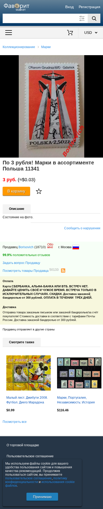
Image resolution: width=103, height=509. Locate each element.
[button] (98, 60)
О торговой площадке (23, 445)
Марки (46, 47)
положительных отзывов (26, 255)
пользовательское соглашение (28, 478)
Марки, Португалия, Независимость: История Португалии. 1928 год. (76, 400)
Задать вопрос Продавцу (21, 263)
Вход (69, 7)
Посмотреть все (15, 422)
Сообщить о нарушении (82, 228)
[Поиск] (94, 18)
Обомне (50, 245)
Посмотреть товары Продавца (31, 270)
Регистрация (89, 7)
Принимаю (42, 497)
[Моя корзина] (70, 33)
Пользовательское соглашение (30, 456)
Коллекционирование (19, 47)
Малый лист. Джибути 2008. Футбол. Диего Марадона (27, 400)
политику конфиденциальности (36, 480)
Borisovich (26, 247)
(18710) (40, 247)
